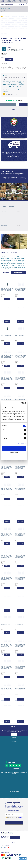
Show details (21, 443)
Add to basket (7, 299)
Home (2, 6)
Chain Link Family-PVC (5, 8)
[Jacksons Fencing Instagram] (2, 847)
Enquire (14, 734)
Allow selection (14, 452)
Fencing (6, 6)
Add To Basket (9, 59)
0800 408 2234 (4, 837)
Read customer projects (14, 791)
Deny (14, 456)
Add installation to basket (19, 272)
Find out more (6, 272)
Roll (9, 6)
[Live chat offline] (23, 858)
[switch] (24, 430)
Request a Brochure (15, 837)
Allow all (14, 448)
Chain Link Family (14, 6)
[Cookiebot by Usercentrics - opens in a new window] (20, 403)
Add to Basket (23, 104)
